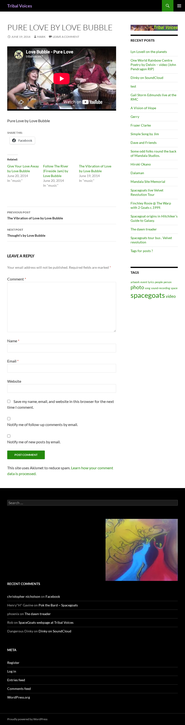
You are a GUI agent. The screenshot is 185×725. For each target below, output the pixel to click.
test (133, 86)
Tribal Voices (19, 5)
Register (13, 663)
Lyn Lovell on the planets (149, 52)
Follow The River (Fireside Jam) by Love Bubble (55, 171)
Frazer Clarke (141, 125)
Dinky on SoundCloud (147, 78)
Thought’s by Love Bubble (26, 232)
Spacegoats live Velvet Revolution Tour (147, 192)
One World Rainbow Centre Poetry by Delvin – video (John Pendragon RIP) (153, 64)
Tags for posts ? (142, 251)
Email (13, 361)
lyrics (151, 282)
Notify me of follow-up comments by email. (42, 424)
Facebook (53, 596)
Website (14, 381)
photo (137, 287)
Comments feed (19, 689)
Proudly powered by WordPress (27, 719)
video (171, 296)
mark (41, 36)
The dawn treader (144, 229)
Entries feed (16, 680)
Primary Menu (179, 6)
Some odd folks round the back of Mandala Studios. (153, 153)
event (143, 282)
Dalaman (137, 173)
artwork (135, 282)
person (168, 282)
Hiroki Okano (141, 164)
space (174, 288)
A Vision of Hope (143, 108)
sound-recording (160, 288)
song (147, 288)
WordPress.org (18, 697)
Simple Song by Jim (145, 134)
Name (13, 340)
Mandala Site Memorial (148, 181)
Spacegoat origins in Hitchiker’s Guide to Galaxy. (154, 218)
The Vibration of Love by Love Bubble (35, 215)
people (159, 282)
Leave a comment (66, 36)
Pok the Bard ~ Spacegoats (58, 605)
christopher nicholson (23, 596)
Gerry (135, 116)
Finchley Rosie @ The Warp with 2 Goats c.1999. (151, 205)
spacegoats (148, 295)
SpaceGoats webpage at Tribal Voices (46, 622)
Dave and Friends (144, 142)
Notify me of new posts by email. (33, 441)
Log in (11, 671)
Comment (16, 279)
